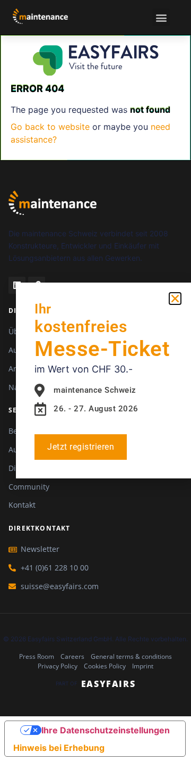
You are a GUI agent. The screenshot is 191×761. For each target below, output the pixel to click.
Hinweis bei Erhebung (59, 747)
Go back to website (50, 126)
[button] (161, 17)
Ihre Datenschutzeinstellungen (105, 730)
